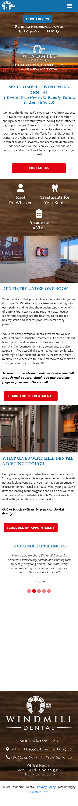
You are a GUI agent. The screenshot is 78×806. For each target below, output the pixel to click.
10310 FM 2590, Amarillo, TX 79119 (40, 27)
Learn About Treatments (31, 396)
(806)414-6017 (31, 31)
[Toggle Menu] (70, 6)
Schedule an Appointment (31, 527)
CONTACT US (39, 168)
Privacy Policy (46, 786)
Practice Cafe (39, 791)
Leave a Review (37, 19)
